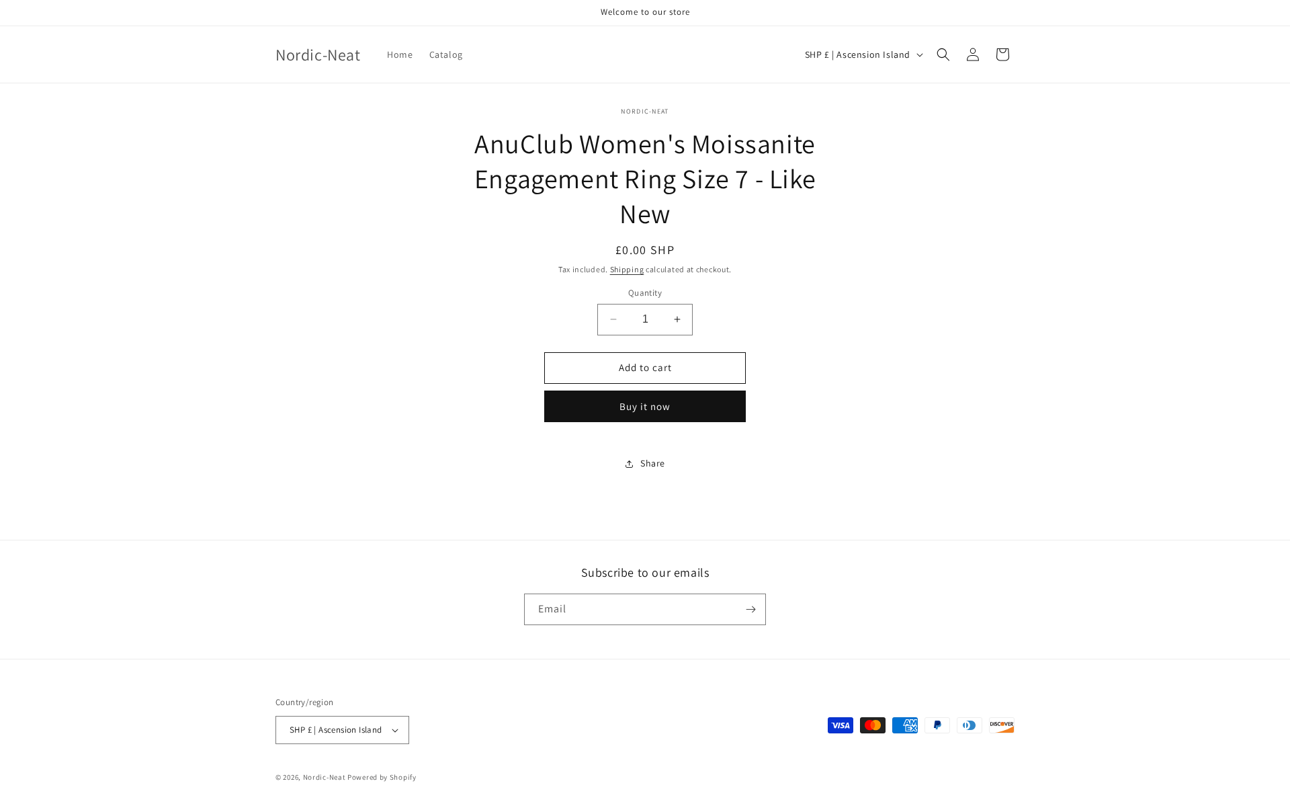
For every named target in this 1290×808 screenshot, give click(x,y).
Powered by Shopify (382, 777)
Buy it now (645, 406)
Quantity (645, 292)
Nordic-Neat (324, 777)
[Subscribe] (750, 609)
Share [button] (652, 463)
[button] (943, 54)
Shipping (627, 269)
